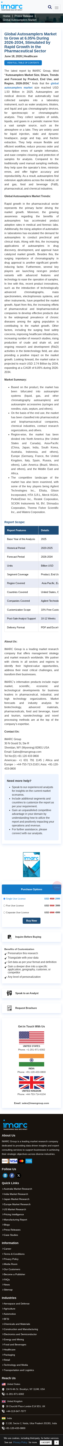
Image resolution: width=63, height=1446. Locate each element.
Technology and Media (16, 1365)
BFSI (6, 1319)
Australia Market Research (18, 1188)
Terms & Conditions (14, 1254)
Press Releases (12, 1229)
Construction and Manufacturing (21, 1329)
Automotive (10, 1314)
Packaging (9, 1354)
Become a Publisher (14, 1274)
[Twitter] (18, 1175)
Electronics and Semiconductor (20, 1334)
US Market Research (15, 1209)
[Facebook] (11, 1175)
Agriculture (9, 1308)
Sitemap (8, 1289)
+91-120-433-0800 (15, 1428)
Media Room (10, 1264)
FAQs (7, 1279)
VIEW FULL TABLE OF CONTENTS (23, 63)
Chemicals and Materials (17, 1324)
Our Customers (12, 1269)
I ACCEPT (45, 1442)
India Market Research (16, 1194)
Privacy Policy (20, 1442)
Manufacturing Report (15, 1219)
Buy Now (31, 920)
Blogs (7, 1224)
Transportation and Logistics (19, 1370)
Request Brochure (26, 1008)
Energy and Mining (14, 1339)
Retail (7, 1359)
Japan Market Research (16, 1199)
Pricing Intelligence (14, 1214)
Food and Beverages (15, 1344)
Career (7, 1248)
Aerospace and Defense (17, 1303)
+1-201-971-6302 (14, 1394)
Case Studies (11, 1235)
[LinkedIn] (5, 1175)
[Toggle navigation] (56, 7)
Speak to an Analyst (26, 993)
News (7, 1284)
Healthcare (9, 1349)
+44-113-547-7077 (16, 1411)
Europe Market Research (17, 1204)
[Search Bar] (50, 6)
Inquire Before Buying (28, 936)
